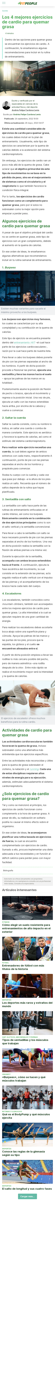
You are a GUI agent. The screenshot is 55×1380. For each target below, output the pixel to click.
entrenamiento (24, 342)
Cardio (5, 11)
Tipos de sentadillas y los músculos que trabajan (25, 1041)
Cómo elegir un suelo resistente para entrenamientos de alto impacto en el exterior (26, 928)
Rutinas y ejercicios (12, 1111)
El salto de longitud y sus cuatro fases (27, 1188)
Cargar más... (27, 1196)
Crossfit (6, 1074)
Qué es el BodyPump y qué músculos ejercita (26, 1116)
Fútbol (5, 963)
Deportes (6, 1000)
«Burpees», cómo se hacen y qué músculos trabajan (24, 1079)
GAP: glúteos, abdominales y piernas (20, 1037)
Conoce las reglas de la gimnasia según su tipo (23, 1153)
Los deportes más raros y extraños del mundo (27, 1004)
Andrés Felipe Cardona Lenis (25, 110)
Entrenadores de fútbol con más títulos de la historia (23, 967)
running (34, 769)
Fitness (5, 922)
